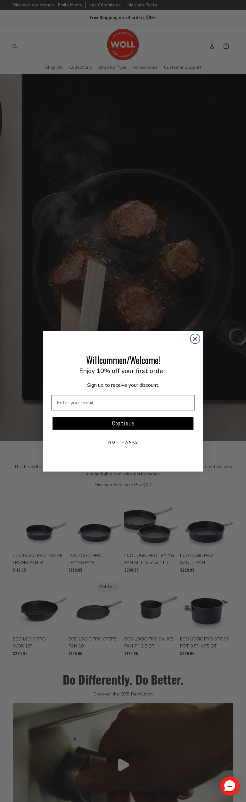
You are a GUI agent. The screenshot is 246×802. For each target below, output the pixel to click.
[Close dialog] (195, 339)
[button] (230, 786)
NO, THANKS (123, 442)
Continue (123, 423)
